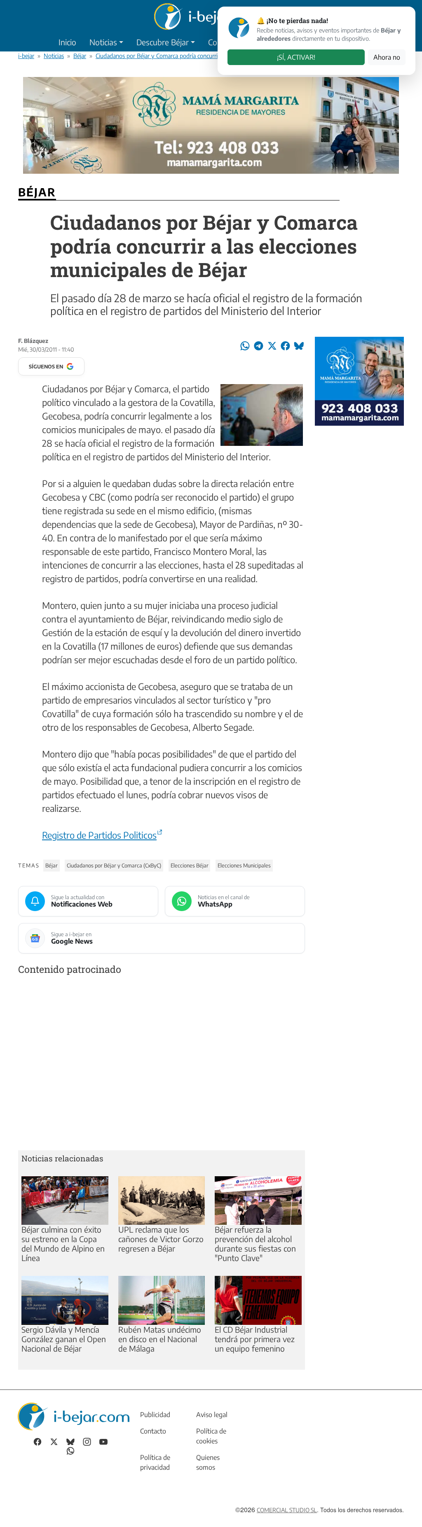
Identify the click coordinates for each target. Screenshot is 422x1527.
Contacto (153, 1431)
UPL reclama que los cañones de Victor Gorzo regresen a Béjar (161, 1238)
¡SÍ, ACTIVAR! (296, 57)
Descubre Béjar (162, 42)
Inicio (67, 42)
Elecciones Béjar (190, 865)
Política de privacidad (155, 1462)
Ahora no (386, 57)
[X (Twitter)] (54, 1441)
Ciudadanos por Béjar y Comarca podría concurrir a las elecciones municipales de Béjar (204, 55)
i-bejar (26, 55)
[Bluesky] (70, 1441)
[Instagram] (87, 1441)
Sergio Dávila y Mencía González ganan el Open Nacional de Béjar (63, 1338)
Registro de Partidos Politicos (99, 835)
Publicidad (155, 1414)
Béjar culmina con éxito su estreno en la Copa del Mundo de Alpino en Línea (63, 1243)
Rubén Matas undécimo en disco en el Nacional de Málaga (159, 1338)
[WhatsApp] (70, 1450)
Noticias (103, 42)
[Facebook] (37, 1441)
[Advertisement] (161, 1064)
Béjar (79, 55)
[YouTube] (103, 1441)
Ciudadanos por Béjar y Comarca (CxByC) (114, 865)
